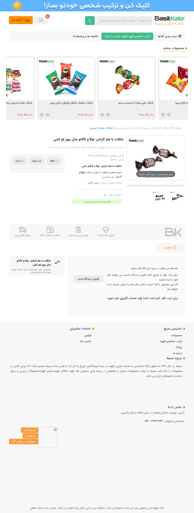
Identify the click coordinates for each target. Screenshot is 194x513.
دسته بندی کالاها (168, 36)
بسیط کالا (176, 128)
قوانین (87, 335)
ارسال (18, 161)
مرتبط (35, 161)
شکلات (165, 128)
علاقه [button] (53, 161)
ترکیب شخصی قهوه (171, 341)
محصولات (176, 335)
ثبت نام (16, 20)
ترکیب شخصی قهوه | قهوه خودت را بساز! (127, 36)
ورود (27, 20)
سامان (33, 508)
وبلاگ (178, 347)
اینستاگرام (29, 430)
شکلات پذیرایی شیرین (128, 128)
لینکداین (30, 436)
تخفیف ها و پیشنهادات (85, 36)
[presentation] (7, 95)
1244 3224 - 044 (154, 421)
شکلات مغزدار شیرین (101, 128)
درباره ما (177, 353)
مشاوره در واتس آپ (23, 441)
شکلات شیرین (151, 128)
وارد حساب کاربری (130, 298)
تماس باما (85, 341)
